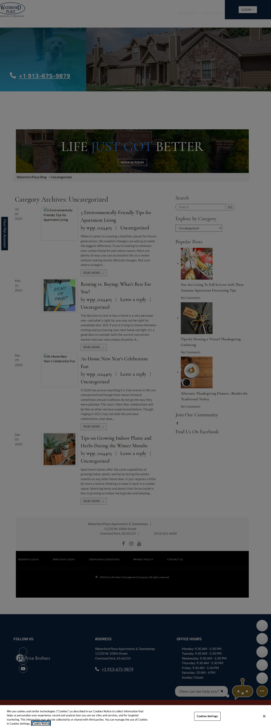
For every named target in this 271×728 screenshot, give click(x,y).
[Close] (264, 716)
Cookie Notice (41, 723)
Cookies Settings (207, 716)
